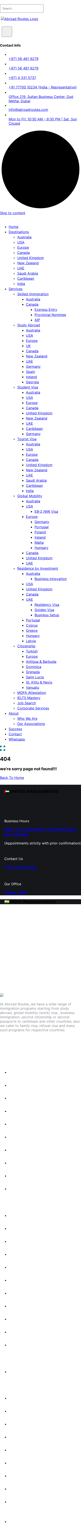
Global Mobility (29, 496)
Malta (39, 542)
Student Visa (27, 387)
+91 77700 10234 (17, 961)
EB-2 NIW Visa (46, 511)
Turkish (32, 651)
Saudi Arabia (27, 273)
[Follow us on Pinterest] (65, 1044)
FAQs (15, 1424)
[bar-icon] (2, 749)
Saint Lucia (35, 677)
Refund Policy (22, 1476)
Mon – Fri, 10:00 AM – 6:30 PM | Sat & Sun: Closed (40, 832)
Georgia (32, 382)
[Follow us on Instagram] (27, 1044)
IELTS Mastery (28, 698)
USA (20, 242)
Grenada (33, 672)
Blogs (15, 1411)
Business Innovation (51, 579)
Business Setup (47, 615)
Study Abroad (28, 325)
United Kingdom (30, 258)
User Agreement (24, 1502)
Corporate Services (33, 708)
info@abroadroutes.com (28, 109)
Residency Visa (47, 604)
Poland (40, 532)
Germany (33, 366)
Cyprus (32, 625)
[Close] (7, 32)
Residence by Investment (37, 568)
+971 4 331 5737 (22, 77)
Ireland (31, 377)
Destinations (19, 232)
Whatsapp (17, 739)
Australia (24, 237)
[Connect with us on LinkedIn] (46, 1044)
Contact (15, 734)
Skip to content (12, 213)
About (14, 713)
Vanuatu (32, 687)
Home (13, 227)
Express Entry (46, 309)
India (21, 283)
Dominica (33, 667)
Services (15, 289)
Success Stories (24, 1398)
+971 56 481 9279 (23, 59)
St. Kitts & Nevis (39, 682)
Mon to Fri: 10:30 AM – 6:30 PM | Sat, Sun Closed (43, 121)
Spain (30, 371)
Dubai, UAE (15, 892)
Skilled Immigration (33, 294)
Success (15, 729)
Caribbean (25, 278)
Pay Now (16, 1521)
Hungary (41, 547)
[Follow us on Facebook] (8, 1044)
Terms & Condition (26, 1489)
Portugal (42, 527)
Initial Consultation (26, 1371)
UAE (20, 268)
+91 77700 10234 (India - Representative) (43, 87)
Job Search (26, 703)
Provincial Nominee (50, 315)
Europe (23, 247)
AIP (37, 320)
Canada (23, 252)
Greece (32, 630)
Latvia (31, 641)
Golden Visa (44, 610)
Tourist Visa (27, 439)
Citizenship (26, 646)
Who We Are (27, 718)
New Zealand (28, 263)
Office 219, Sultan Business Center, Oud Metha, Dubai (41, 98)
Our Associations (31, 724)
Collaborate (20, 1450)
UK (28, 346)
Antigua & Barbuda (41, 661)
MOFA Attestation (31, 692)
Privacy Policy (22, 1463)
